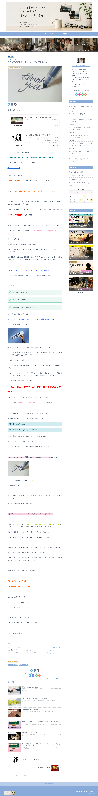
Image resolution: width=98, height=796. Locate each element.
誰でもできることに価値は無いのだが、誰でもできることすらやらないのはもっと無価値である (52, 649)
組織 (13, 664)
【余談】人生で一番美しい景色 (78, 114)
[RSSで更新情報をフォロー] (39, 675)
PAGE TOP (49, 784)
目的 (17, 664)
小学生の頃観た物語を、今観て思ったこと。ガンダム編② (80, 136)
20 (80, 199)
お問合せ (91, 791)
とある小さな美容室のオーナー (81, 66)
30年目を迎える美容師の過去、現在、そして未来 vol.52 (81, 107)
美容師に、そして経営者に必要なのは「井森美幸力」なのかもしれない (81, 144)
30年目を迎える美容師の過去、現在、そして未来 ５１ (81, 120)
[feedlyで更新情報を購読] (36, 675)
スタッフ (21, 664)
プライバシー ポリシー (81, 791)
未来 (10, 664)
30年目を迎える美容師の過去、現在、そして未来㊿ (81, 152)
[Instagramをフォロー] (33, 675)
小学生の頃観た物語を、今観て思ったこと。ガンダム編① (80, 160)
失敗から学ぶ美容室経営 (13, 661)
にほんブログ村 (12, 59)
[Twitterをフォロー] (30, 675)
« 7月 (70, 206)
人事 (26, 664)
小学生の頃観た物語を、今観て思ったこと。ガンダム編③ (80, 128)
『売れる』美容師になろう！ (77, 175)
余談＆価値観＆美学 (75, 179)
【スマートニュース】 (14, 168)
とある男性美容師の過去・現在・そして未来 (81, 184)
